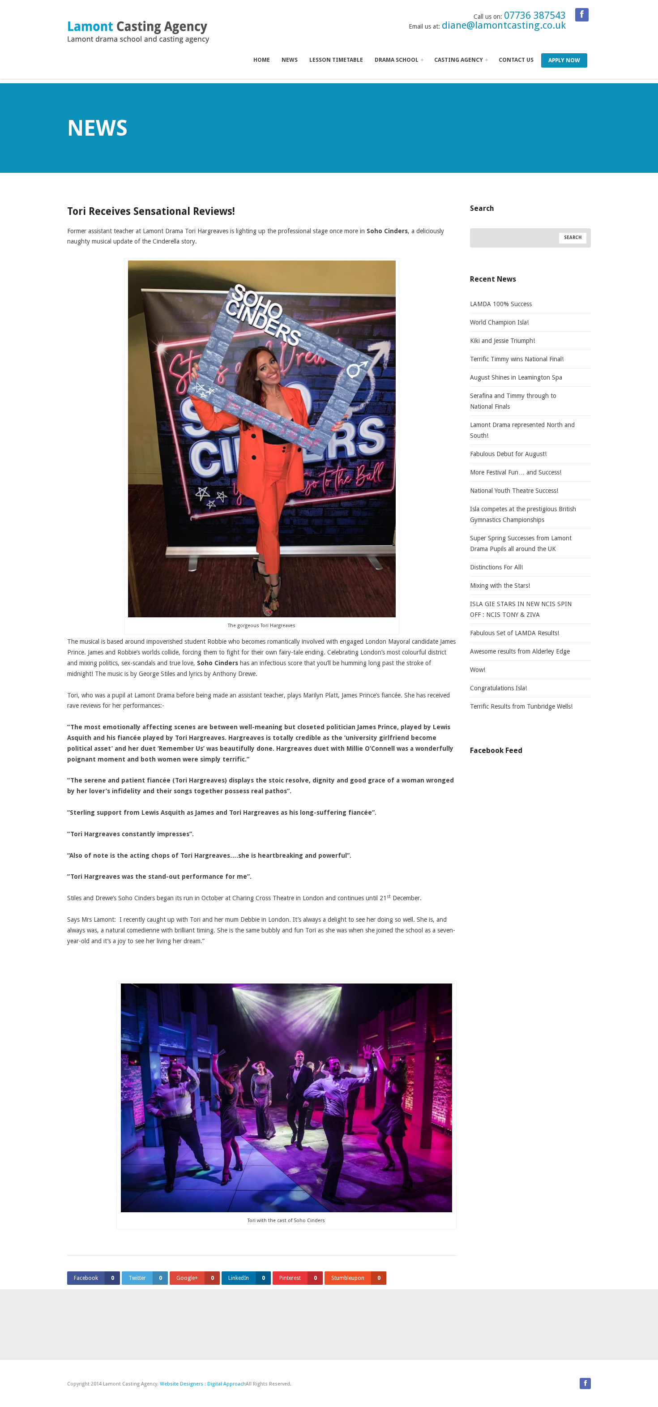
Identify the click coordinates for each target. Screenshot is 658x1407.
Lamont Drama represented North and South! (522, 430)
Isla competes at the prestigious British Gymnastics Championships (523, 514)
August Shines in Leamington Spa (516, 377)
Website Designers (181, 1384)
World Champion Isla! (499, 322)
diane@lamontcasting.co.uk (504, 25)
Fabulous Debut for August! (508, 454)
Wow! (477, 669)
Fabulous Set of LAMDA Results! (514, 633)
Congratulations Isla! (498, 688)
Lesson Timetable (336, 59)
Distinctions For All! (496, 567)
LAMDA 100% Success (501, 304)
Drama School (397, 59)
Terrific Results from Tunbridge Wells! (521, 706)
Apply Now (564, 60)
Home (261, 59)
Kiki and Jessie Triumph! (502, 340)
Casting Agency (459, 59)
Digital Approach (226, 1384)
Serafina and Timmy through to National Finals (513, 401)
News (290, 59)
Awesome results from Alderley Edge (520, 651)
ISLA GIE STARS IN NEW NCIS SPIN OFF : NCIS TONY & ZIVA (521, 609)
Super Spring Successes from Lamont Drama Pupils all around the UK (521, 543)
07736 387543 (535, 15)
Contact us (516, 59)
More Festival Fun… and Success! (515, 472)
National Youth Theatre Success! (515, 490)
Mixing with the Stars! (500, 585)
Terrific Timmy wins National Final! (517, 359)
